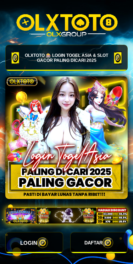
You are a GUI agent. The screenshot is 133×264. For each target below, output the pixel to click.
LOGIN (28, 243)
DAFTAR (93, 243)
